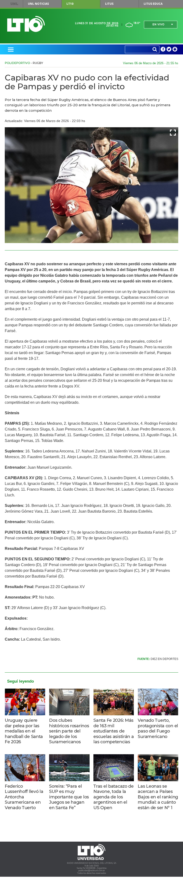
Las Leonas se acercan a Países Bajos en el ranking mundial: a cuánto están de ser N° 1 (158, 797)
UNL (14, 4)
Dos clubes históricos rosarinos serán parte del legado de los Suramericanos (69, 731)
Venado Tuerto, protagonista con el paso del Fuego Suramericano (158, 728)
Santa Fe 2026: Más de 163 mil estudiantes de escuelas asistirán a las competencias (113, 731)
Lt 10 (26, 24)
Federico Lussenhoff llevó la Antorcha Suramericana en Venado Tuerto (24, 797)
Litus (109, 4)
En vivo (158, 24)
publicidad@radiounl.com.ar (91, 870)
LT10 (69, 4)
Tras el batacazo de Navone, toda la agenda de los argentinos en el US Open (113, 797)
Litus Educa (153, 4)
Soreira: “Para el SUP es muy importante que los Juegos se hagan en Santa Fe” (69, 797)
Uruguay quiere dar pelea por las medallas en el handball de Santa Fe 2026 (24, 731)
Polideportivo (17, 63)
